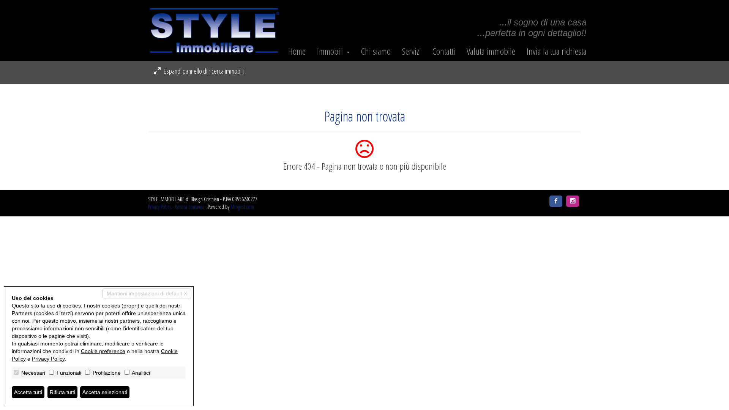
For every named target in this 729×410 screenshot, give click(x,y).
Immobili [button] (331, 51)
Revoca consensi (189, 206)
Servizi (411, 51)
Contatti (443, 51)
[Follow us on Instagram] (572, 201)
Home (297, 51)
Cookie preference (103, 351)
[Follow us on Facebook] (555, 201)
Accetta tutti (28, 392)
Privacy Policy (159, 206)
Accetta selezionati (104, 392)
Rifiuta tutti (62, 392)
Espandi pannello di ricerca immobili (203, 71)
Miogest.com (242, 206)
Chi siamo (376, 51)
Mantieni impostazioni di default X (147, 293)
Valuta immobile (491, 51)
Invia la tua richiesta (557, 51)
